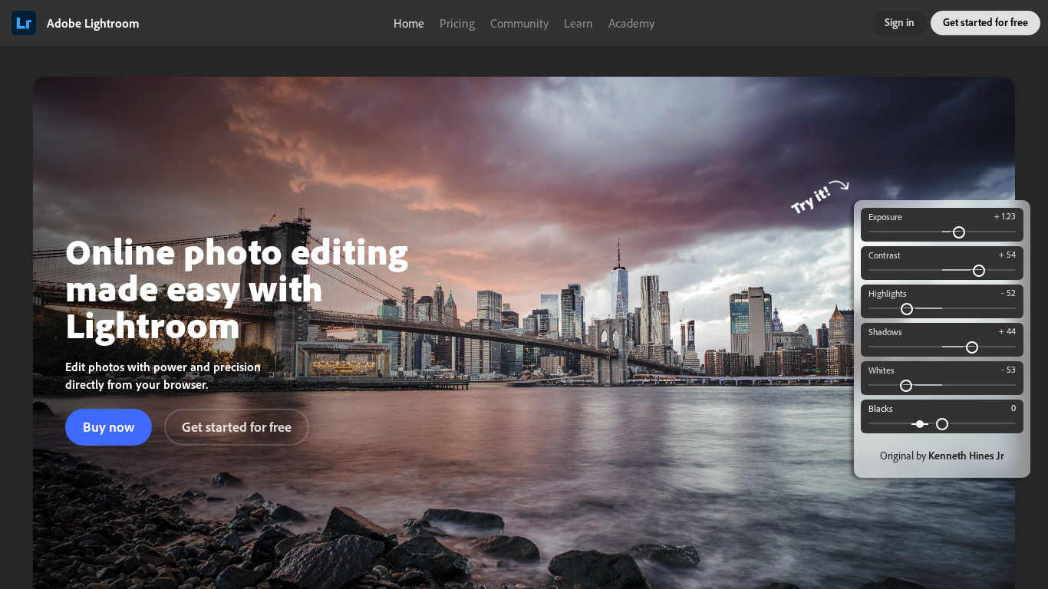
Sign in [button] (900, 22)
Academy (631, 23)
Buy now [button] (108, 427)
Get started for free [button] (985, 22)
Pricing (457, 23)
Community (519, 23)
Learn (578, 23)
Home (409, 23)
